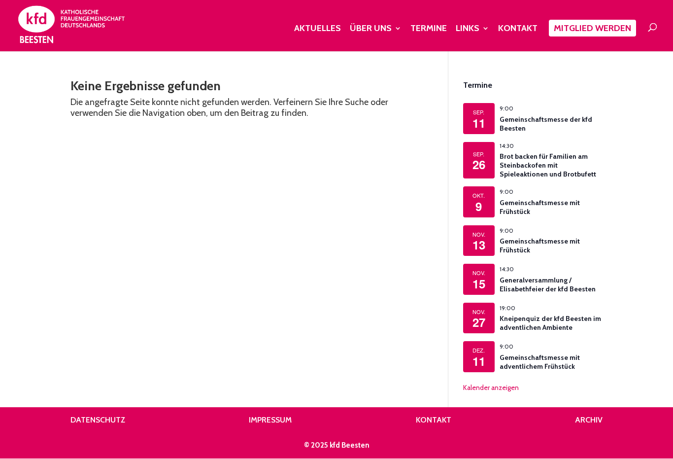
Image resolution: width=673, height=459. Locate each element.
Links (467, 29)
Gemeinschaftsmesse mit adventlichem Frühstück (540, 362)
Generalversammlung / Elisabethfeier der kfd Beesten (548, 284)
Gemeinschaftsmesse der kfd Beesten (546, 124)
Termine (428, 29)
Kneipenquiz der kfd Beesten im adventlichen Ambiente (550, 323)
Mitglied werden (592, 28)
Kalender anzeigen (491, 387)
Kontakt (518, 29)
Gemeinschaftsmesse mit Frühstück (540, 207)
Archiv (589, 419)
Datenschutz (97, 419)
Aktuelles (317, 29)
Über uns (371, 29)
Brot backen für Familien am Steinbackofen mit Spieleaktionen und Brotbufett (548, 165)
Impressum (270, 419)
